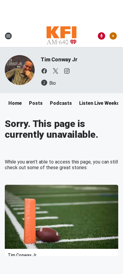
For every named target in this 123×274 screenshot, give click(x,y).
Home (15, 103)
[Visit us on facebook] (44, 71)
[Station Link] (61, 36)
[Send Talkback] (101, 36)
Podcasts (61, 103)
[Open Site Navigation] (8, 36)
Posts (36, 103)
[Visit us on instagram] (66, 71)
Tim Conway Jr (59, 59)
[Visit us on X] (55, 71)
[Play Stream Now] (113, 36)
